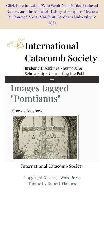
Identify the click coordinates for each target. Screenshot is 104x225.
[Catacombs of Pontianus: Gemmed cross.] (45, 137)
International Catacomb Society (52, 166)
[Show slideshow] (27, 111)
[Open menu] (52, 79)
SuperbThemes (62, 183)
